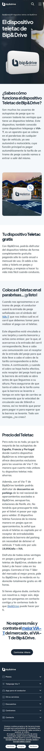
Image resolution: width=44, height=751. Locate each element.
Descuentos (11, 704)
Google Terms (31, 739)
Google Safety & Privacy (15, 739)
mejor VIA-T (22, 630)
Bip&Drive (13, 606)
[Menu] (40, 4)
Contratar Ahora (22, 652)
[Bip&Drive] (9, 4)
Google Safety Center (22, 741)
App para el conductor (16, 690)
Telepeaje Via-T (13, 684)
